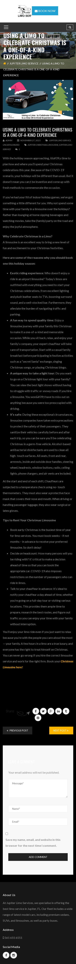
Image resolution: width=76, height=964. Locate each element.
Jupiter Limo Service (24, 63)
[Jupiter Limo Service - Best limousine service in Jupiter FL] (25, 11)
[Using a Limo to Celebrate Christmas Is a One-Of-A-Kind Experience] (38, 100)
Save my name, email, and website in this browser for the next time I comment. (33, 842)
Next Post (60, 730)
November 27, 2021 (30, 140)
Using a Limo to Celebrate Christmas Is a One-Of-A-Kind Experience (37, 132)
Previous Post (18, 730)
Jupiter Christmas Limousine (42, 144)
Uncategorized (11, 144)
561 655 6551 (13, 937)
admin (8, 140)
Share (10, 711)
